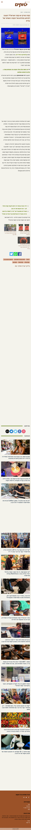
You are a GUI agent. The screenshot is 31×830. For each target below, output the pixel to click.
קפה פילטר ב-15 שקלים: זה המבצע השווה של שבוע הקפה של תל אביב (16, 752)
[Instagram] (24, 797)
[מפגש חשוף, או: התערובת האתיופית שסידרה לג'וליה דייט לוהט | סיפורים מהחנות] (15, 447)
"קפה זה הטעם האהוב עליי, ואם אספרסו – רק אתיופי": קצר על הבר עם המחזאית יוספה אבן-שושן (16, 707)
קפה (29, 804)
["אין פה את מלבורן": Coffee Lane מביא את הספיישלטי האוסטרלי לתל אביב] (15, 491)
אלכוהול (28, 806)
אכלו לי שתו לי (26, 807)
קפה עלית (27, 262)
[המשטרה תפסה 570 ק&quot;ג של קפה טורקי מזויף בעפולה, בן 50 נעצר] (10, 227)
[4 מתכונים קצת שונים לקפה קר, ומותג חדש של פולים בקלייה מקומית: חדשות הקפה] (15, 469)
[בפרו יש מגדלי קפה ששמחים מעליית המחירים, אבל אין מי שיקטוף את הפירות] (15, 608)
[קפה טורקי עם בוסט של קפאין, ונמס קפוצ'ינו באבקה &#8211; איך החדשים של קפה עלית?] (24, 240)
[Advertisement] (15, 104)
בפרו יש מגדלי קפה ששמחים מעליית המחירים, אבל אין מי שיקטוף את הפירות (15, 618)
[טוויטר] (26, 797)
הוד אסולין (27, 25)
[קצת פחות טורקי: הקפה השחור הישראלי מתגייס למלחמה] (24, 227)
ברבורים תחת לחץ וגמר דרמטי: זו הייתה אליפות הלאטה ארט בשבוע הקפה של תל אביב (15, 640)
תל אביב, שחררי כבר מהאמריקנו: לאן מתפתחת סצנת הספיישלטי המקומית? (18, 596)
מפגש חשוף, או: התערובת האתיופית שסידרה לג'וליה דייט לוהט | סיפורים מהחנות (16, 457)
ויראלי (28, 259)
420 (29, 809)
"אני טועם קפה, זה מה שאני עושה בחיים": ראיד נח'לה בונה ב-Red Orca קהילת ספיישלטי (17, 573)
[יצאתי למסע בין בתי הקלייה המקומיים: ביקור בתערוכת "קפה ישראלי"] (15, 674)
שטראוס (15, 262)
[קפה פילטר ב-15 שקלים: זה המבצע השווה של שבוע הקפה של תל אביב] (15, 742)
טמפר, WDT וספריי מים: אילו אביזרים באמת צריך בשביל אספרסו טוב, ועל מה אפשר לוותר (16, 662)
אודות (28, 821)
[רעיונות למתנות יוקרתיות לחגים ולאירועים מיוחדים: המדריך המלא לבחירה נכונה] (15, 720)
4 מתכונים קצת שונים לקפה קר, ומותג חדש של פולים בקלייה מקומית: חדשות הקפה (16, 479)
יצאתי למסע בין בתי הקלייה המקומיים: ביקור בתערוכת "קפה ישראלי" (16, 684)
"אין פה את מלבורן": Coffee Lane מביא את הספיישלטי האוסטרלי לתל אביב (16, 501)
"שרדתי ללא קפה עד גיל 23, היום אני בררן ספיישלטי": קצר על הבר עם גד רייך (17, 551)
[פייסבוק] (29, 797)
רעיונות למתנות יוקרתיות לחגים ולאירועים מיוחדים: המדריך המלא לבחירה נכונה (17, 730)
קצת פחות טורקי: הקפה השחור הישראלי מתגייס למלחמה (25, 233)
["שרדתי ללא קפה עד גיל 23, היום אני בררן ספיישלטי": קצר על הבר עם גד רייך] (15, 540)
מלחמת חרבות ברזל (8, 259)
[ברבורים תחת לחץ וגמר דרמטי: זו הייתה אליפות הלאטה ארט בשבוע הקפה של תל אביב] (15, 630)
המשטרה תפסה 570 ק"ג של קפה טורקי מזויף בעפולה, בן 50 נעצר (10, 233)
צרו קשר (28, 822)
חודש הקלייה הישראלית (19, 259)
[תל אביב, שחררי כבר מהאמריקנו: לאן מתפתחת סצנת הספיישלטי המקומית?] (15, 586)
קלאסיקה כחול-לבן (21, 54)
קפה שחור (20, 262)
